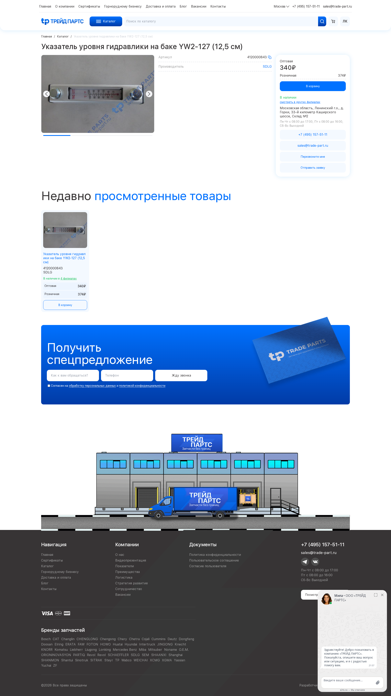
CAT (56, 639)
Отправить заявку (313, 167)
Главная (46, 36)
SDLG (267, 66)
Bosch (46, 639)
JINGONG (165, 644)
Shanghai (175, 655)
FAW (81, 644)
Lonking (105, 650)
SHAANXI (158, 655)
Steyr (108, 660)
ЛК (345, 21)
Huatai (118, 644)
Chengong (108, 639)
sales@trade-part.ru (318, 553)
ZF (55, 665)
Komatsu (61, 650)
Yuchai (46, 665)
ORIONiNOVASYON (56, 655)
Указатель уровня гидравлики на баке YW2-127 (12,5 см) (64, 258)
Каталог (63, 36)
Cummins (159, 639)
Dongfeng (186, 639)
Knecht (180, 644)
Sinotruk (81, 660)
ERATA (70, 644)
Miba (142, 650)
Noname (170, 650)
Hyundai (131, 644)
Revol (91, 655)
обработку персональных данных (92, 385)
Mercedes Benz (125, 650)
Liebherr (76, 650)
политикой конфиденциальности (142, 385)
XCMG (155, 660)
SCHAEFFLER (118, 655)
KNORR (47, 650)
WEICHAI (141, 660)
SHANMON (50, 660)
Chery (122, 639)
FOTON (92, 644)
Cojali (145, 639)
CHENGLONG (87, 639)
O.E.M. (184, 650)
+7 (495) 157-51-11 (322, 544)
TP (117, 660)
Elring (59, 644)
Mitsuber (155, 650)
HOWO (105, 644)
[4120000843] (270, 57)
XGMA (167, 660)
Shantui (67, 660)
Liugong (91, 650)
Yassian (179, 660)
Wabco (126, 660)
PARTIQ (79, 655)
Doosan (47, 644)
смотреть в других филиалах (300, 102)
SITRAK (96, 660)
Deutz (172, 639)
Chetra (134, 639)
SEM (145, 655)
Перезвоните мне (313, 156)
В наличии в (60, 278)
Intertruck (147, 644)
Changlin (68, 639)
